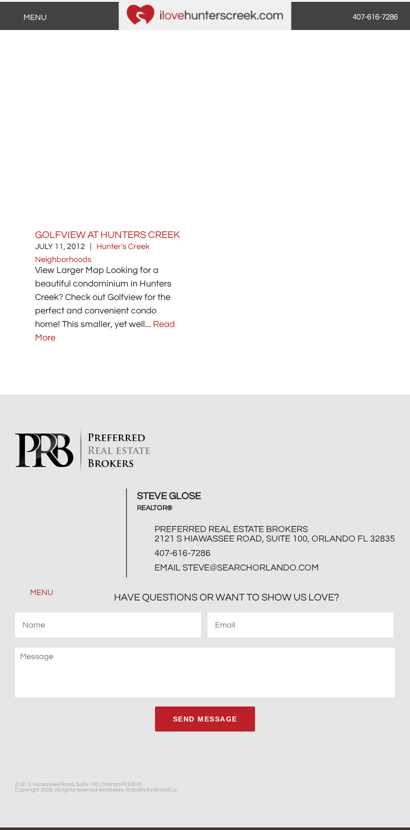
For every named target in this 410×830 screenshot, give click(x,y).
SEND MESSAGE (205, 719)
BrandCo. (166, 789)
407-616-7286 (182, 553)
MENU (40, 592)
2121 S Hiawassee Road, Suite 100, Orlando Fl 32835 (274, 539)
